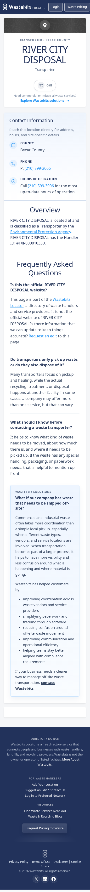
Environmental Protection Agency (40, 231)
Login (55, 7)
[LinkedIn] (45, 879)
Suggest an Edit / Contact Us (45, 790)
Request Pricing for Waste (45, 828)
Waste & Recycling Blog (45, 816)
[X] (36, 879)
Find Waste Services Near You (45, 811)
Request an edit (43, 336)
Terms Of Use (41, 861)
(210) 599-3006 (38, 168)
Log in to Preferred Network (45, 795)
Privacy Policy (18, 861)
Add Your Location (45, 784)
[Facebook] (53, 879)
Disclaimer (60, 861)
